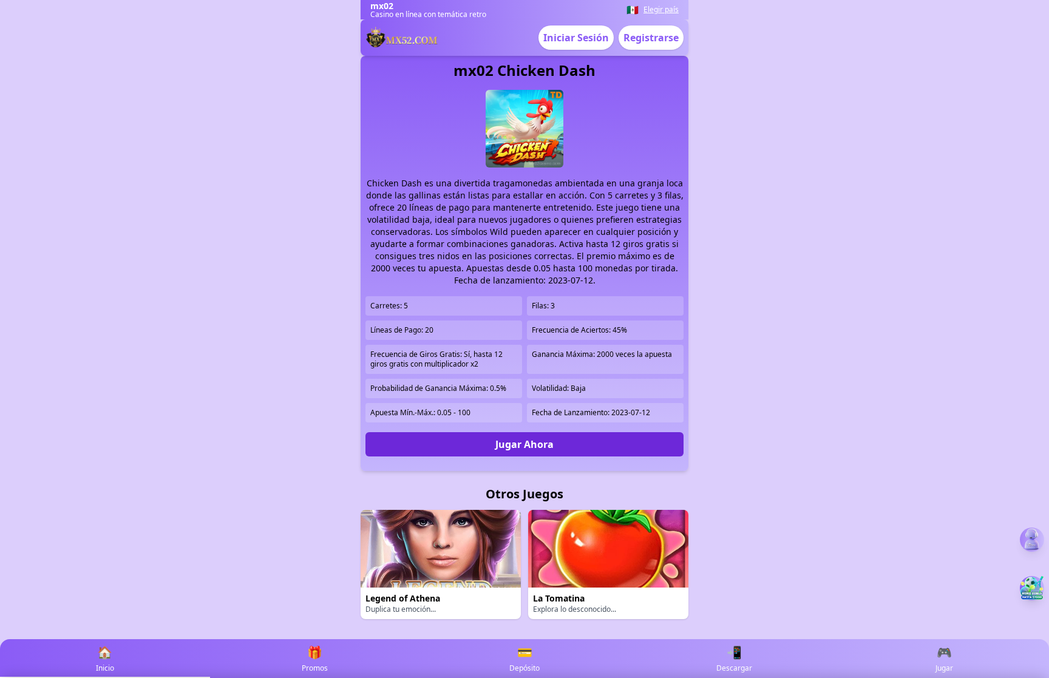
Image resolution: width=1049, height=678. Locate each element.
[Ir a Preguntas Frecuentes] (1032, 539)
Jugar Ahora (524, 444)
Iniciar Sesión (576, 37)
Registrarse (651, 37)
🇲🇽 (632, 9)
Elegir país (661, 10)
